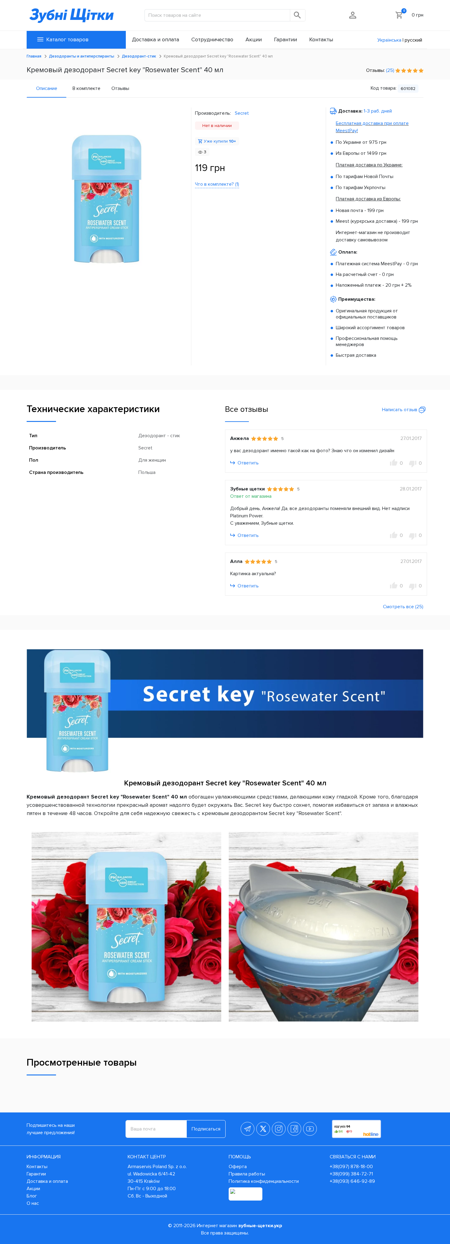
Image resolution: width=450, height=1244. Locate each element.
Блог (32, 1196)
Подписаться (206, 1129)
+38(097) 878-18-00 (351, 1167)
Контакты (37, 1167)
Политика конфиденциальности (264, 1181)
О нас (33, 1203)
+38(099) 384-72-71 (351, 1174)
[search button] (298, 15)
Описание (46, 88)
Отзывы (120, 88)
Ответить (247, 463)
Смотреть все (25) (403, 607)
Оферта (238, 1167)
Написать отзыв (400, 410)
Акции (33, 1189)
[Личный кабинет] (353, 14)
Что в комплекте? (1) (217, 184)
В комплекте (86, 88)
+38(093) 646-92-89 (352, 1181)
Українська (389, 40)
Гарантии (36, 1174)
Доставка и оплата (47, 1181)
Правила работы (247, 1174)
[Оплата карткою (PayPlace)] (245, 1194)
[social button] (247, 1129)
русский (413, 40)
